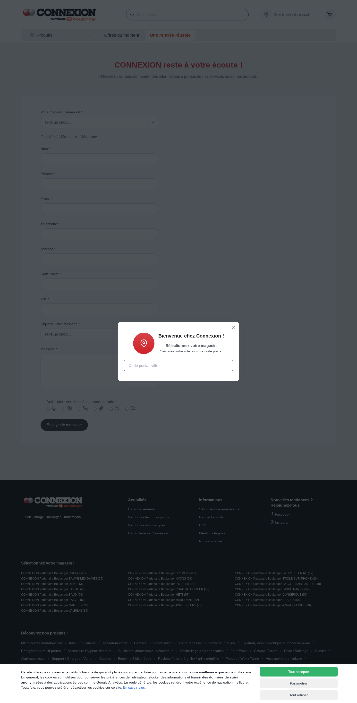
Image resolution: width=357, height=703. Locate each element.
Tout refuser (298, 695)
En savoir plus (134, 687)
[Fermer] (233, 327)
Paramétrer (298, 683)
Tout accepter (298, 672)
